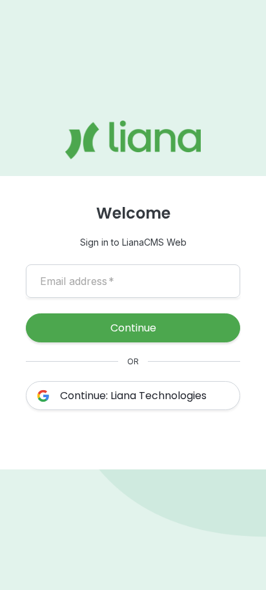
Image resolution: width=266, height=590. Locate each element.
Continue (133, 327)
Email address (77, 281)
